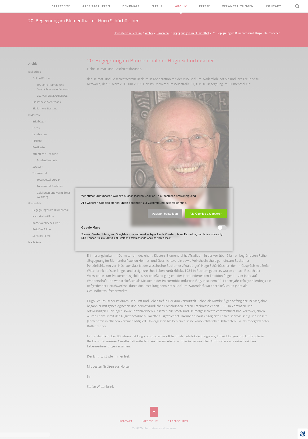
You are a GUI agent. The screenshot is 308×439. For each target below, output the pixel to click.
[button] (165, 213)
